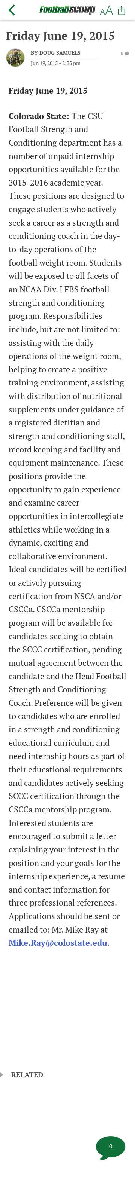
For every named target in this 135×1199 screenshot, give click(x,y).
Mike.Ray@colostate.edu (58, 942)
